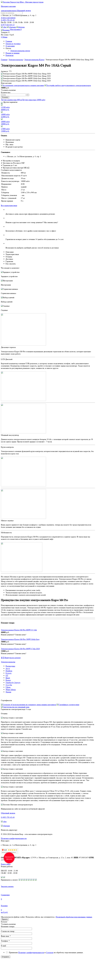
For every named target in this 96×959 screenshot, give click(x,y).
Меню (4, 37)
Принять (5, 919)
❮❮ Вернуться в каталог (11, 658)
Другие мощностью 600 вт (11, 100)
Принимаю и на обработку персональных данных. (45, 952)
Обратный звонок (24, 10)
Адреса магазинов (8, 18)
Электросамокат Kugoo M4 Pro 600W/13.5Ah (19, 630)
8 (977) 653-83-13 (8, 25)
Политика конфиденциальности (14, 838)
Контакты (9, 55)
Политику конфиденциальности (31, 952)
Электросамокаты (16, 59)
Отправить (5, 957)
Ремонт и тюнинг (13, 53)
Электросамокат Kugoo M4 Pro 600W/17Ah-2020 (20, 649)
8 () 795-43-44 (8, 20)
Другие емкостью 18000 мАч (33, 100)
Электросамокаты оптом (20, 51)
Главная (9, 41)
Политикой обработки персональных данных (74, 917)
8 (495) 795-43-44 (8, 817)
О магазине (10, 46)
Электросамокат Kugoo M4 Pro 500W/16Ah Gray (20, 639)
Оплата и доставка (13, 43)
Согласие (49, 952)
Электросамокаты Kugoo (34, 59)
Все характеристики (9, 205)
